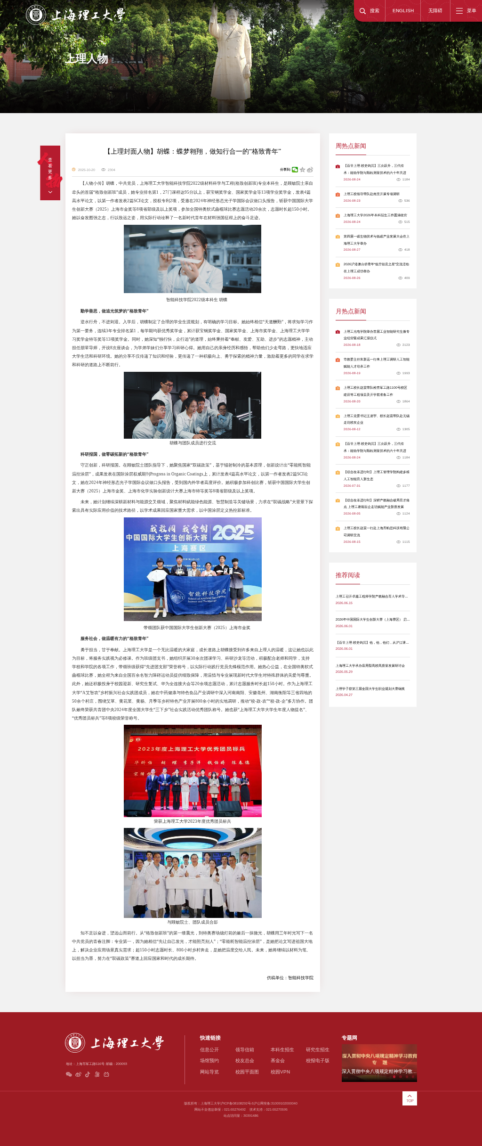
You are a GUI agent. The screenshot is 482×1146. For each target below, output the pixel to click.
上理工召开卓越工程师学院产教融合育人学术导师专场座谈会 (380, 596)
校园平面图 (247, 1071)
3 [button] (407, 1076)
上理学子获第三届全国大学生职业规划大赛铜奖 (370, 689)
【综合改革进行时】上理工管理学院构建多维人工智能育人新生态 (377, 475)
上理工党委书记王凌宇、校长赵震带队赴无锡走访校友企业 (377, 419)
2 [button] (400, 1076)
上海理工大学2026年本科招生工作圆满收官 (375, 215)
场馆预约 (209, 1060)
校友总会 (244, 1060)
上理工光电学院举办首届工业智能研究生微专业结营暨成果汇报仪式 (377, 335)
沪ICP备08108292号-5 (237, 1103)
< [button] (337, 1062)
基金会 (278, 1060)
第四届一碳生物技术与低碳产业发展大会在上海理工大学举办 (377, 240)
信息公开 (209, 1049)
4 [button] (413, 1076)
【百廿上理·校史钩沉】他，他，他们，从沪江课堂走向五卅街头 (382, 642)
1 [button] (394, 1076)
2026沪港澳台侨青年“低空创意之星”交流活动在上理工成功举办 (376, 267)
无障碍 (435, 10)
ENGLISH (403, 10)
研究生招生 (317, 1049)
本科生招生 (282, 1049)
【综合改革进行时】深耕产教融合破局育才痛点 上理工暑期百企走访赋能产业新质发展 (377, 503)
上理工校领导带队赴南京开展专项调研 (372, 194)
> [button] (420, 1062)
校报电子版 (317, 1060)
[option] (379, 1063)
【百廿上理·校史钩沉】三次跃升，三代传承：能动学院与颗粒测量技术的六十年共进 (375, 169)
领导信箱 (244, 1049)
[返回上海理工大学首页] (75, 6)
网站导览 (209, 1071)
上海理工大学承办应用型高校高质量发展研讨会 (370, 665)
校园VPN (280, 1071)
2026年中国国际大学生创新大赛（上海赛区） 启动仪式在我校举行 (384, 619)
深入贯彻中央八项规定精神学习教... (379, 1071)
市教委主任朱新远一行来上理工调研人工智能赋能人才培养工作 (377, 362)
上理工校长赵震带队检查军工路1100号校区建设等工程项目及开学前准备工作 (375, 391)
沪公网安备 (262, 1103)
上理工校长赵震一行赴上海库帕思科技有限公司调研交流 (377, 531)
